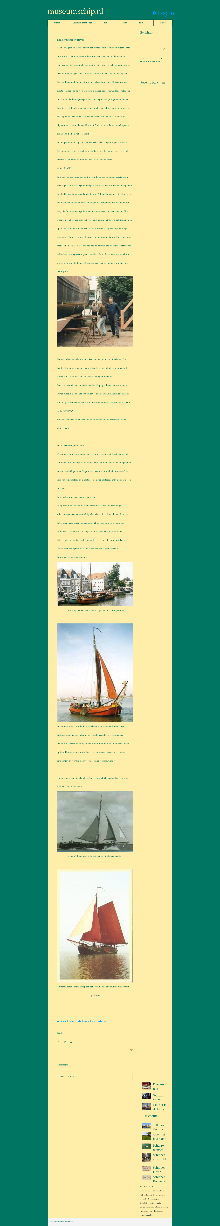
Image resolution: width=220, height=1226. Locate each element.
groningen (154, 1199)
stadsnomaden (161, 1207)
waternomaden (146, 1215)
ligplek (159, 1203)
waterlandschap (156, 1211)
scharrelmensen (147, 1207)
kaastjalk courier (147, 1203)
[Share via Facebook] (58, 1042)
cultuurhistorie (158, 1191)
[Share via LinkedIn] (71, 1042)
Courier (60, 1033)
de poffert (144, 1199)
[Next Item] (164, 48)
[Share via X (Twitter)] (64, 1042)
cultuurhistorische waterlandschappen (154, 1195)
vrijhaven (144, 1211)
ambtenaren (145, 1191)
